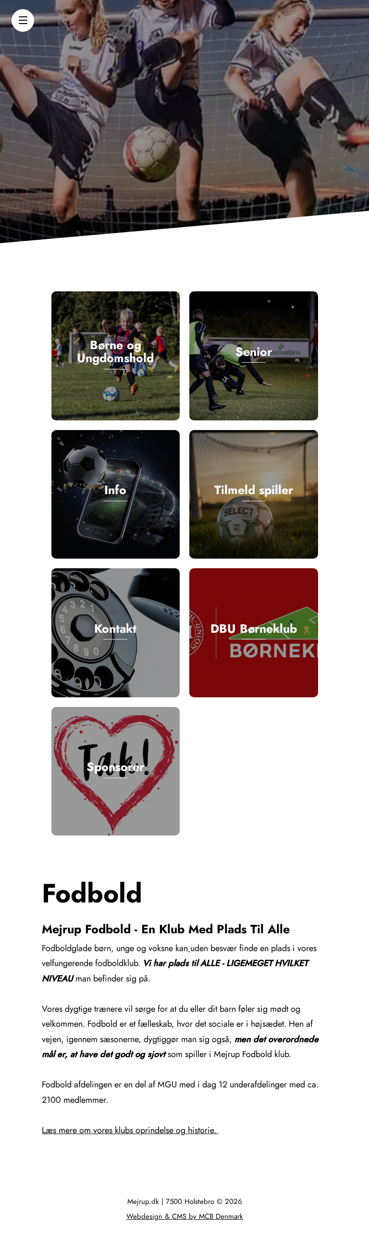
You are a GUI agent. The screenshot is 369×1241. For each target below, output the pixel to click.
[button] (23, 20)
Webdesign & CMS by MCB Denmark (184, 1216)
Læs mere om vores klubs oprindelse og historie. (130, 1130)
